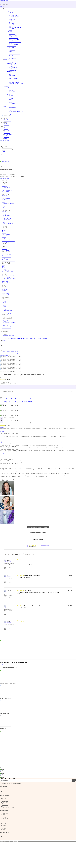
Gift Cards (4, 817)
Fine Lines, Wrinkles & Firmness (15, 42)
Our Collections (7, 135)
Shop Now (2, 6)
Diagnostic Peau (7, 121)
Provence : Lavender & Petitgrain (15, 84)
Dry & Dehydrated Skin (13, 38)
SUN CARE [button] (6, 86)
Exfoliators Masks (12, 24)
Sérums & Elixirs (12, 103)
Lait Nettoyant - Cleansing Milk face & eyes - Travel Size (13, 353)
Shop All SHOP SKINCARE (7, 207)
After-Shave (11, 98)
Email (3, 146)
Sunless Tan (11, 88)
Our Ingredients (7, 133)
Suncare (10, 30)
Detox (10, 72)
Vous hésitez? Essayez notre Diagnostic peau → (38, 527)
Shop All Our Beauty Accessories (8, 326)
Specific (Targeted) (12, 58)
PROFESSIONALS (8, 2)
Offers (3, 829)
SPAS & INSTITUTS (6, 818)
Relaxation (11, 76)
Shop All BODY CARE (6, 282)
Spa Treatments (7, 123)
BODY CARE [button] (6, 59)
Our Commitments (8, 134)
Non (10, 582)
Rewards (4, 142)
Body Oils (11, 66)
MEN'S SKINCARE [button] (7, 92)
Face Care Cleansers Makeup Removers (10, 351)
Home (3, 350)
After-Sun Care (12, 91)
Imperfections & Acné (13, 35)
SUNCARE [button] (9, 87)
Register (3, 151)
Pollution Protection (13, 40)
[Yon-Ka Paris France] (4, 140)
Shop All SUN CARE (6, 294)
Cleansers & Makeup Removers (15, 27)
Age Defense (11, 48)
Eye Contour (11, 97)
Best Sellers (11, 12)
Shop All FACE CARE (6, 242)
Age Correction (12, 47)
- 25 (10, 625)
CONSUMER (2, 2)
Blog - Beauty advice (8, 127)
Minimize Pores (12, 34)
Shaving (10, 102)
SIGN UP (73, 780)
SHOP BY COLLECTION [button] (11, 46)
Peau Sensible (5, 568)
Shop (3, 330)
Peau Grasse (11, 624)
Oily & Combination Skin (13, 36)
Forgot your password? (6, 153)
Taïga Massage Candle (13, 109)
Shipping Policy (5, 801)
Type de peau (6, 563)
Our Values (6, 130)
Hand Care (11, 68)
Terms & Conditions (6, 803)
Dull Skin (10, 43)
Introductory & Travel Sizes (14, 15)
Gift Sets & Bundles (12, 14)
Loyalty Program (5, 813)
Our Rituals (6, 137)
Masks (10, 26)
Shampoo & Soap (12, 70)
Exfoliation (11, 99)
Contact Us (4, 799)
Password (4, 147)
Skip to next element (4, 0)
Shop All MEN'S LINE (6, 312)
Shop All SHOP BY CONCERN (7, 225)
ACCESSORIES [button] (7, 106)
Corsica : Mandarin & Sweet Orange (16, 80)
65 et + (10, 610)
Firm (10, 74)
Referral (3, 814)
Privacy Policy (5, 802)
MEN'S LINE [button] (9, 94)
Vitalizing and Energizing (13, 78)
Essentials (11, 55)
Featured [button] (8, 11)
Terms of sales (5, 805)
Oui (10, 567)
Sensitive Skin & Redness (14, 39)
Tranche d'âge (5, 565)
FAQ (3, 806)
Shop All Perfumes (5, 281)
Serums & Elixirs (12, 28)
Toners (3, 826)
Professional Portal (6, 820)
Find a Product (7, 119)
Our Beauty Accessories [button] (11, 107)
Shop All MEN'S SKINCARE (7, 313)
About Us (4, 798)
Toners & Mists (12, 19)
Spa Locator (6, 125)
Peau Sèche (11, 563)
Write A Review (45, 545)
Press (5, 138)
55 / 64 (10, 564)
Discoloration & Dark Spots (14, 44)
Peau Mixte (11, 609)
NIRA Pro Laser (12, 114)
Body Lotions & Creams (13, 67)
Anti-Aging (11, 32)
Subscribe (12, 174)
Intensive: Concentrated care (14, 54)
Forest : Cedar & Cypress (14, 82)
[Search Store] (39, 145)
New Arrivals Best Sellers (14, 16)
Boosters (11, 20)
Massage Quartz (12, 113)
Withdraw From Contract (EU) (8, 807)
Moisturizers (11, 23)
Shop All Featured (5, 191)
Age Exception (12, 50)
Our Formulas (7, 131)
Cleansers (11, 101)
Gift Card (10, 110)
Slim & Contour (12, 75)
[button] (3, 8)
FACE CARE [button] (6, 10)
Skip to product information (5, 355)
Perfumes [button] (8, 79)
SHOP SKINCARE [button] (10, 18)
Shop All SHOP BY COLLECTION (8, 241)
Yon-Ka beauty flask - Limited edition (16, 111)
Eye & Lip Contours (12, 22)
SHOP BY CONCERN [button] (10, 31)
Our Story (6, 129)
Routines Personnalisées (13, 105)
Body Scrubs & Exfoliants (14, 64)
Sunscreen (11, 90)
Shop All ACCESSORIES (6, 328)
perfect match (5, 117)
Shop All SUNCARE (6, 293)
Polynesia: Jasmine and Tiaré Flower (16, 83)
